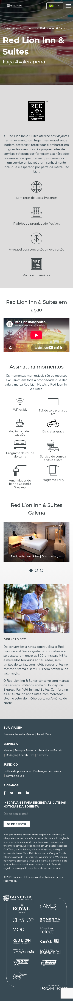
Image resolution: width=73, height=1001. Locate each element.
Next (63, 545)
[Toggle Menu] (68, 5)
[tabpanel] (36, 542)
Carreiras (42, 755)
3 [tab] (41, 570)
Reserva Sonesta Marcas (19, 734)
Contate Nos (27, 755)
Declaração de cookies (47, 771)
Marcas (8, 750)
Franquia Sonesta (25, 750)
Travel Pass (44, 734)
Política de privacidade (17, 771)
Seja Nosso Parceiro (50, 750)
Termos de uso (15, 776)
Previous (10, 545)
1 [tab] (31, 570)
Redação (11, 755)
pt (55, 5)
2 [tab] (36, 570)
